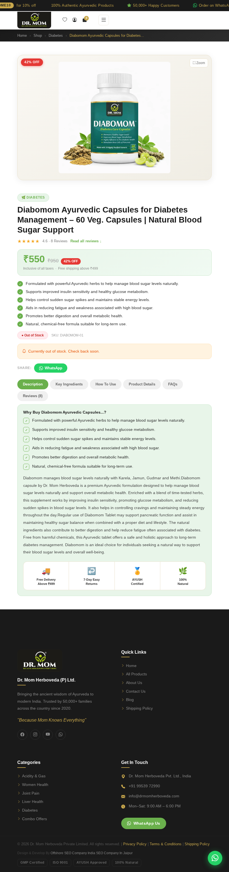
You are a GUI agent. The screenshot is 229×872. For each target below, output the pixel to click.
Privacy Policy (135, 844)
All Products (136, 674)
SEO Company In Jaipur (114, 853)
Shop (38, 35)
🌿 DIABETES (33, 197)
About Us (134, 682)
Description (33, 384)
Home (22, 35)
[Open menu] (103, 20)
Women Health (35, 784)
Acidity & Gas (34, 776)
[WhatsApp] (61, 735)
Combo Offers (34, 819)
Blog (130, 699)
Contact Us (135, 691)
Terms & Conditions (166, 844)
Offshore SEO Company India (73, 853)
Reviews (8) (32, 396)
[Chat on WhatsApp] (215, 858)
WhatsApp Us (146, 823)
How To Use (106, 384)
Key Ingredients (69, 384)
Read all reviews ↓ (86, 241)
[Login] (74, 20)
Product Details (142, 384)
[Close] (223, 6)
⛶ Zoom (199, 63)
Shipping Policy (139, 708)
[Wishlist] (65, 20)
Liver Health (32, 801)
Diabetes (56, 35)
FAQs (172, 384)
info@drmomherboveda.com (154, 796)
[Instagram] (35, 735)
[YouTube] (48, 735)
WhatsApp (53, 368)
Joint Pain (30, 793)
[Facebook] (22, 735)
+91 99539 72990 (144, 786)
